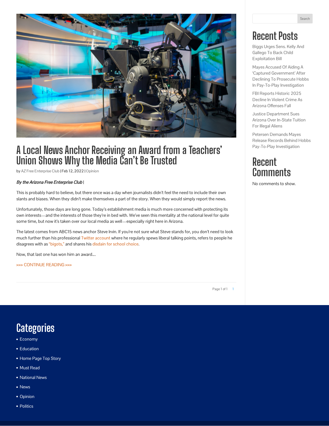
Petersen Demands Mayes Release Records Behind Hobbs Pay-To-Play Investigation (281, 140)
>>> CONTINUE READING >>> (44, 264)
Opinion (92, 171)
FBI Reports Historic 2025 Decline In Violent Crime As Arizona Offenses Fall (277, 99)
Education (29, 348)
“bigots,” (56, 244)
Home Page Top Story (40, 358)
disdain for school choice (115, 244)
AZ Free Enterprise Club (40, 171)
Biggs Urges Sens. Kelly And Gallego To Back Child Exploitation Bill (278, 52)
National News (33, 377)
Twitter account (95, 238)
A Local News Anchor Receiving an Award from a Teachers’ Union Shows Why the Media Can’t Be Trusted (119, 155)
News (25, 387)
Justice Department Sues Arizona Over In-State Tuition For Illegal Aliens (279, 120)
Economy (29, 339)
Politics (26, 406)
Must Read (30, 367)
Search (305, 18)
